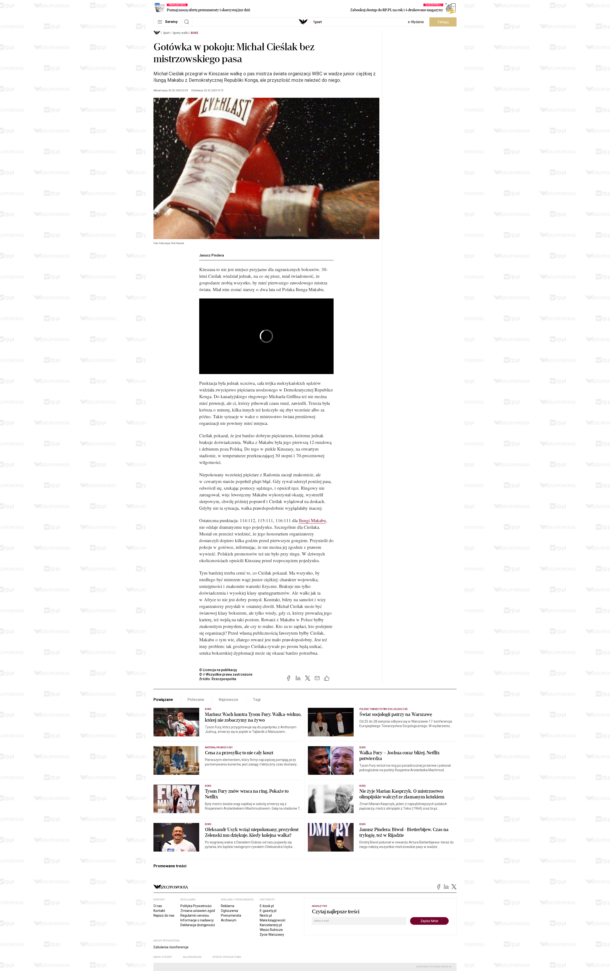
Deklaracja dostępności (197, 925)
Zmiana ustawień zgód (197, 911)
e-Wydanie (416, 22)
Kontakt (159, 911)
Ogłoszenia (229, 911)
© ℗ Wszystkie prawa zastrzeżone (225, 674)
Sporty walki (180, 33)
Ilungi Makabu (312, 520)
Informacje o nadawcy (197, 920)
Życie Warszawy (272, 934)
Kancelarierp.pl (271, 925)
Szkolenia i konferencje (170, 947)
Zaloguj (443, 22)
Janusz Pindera (211, 255)
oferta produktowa (226, 957)
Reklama (227, 906)
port (317, 22)
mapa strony (162, 957)
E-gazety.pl (268, 911)
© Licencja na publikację (218, 670)
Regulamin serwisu (194, 915)
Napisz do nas (163, 915)
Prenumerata (231, 915)
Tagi (256, 699)
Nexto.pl (266, 915)
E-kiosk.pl (267, 906)
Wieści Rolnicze (271, 930)
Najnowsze (228, 699)
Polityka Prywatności (196, 906)
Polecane (196, 699)
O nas (157, 906)
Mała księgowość (272, 920)
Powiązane (163, 699)
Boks (194, 33)
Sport (166, 33)
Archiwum (228, 920)
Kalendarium (192, 957)
